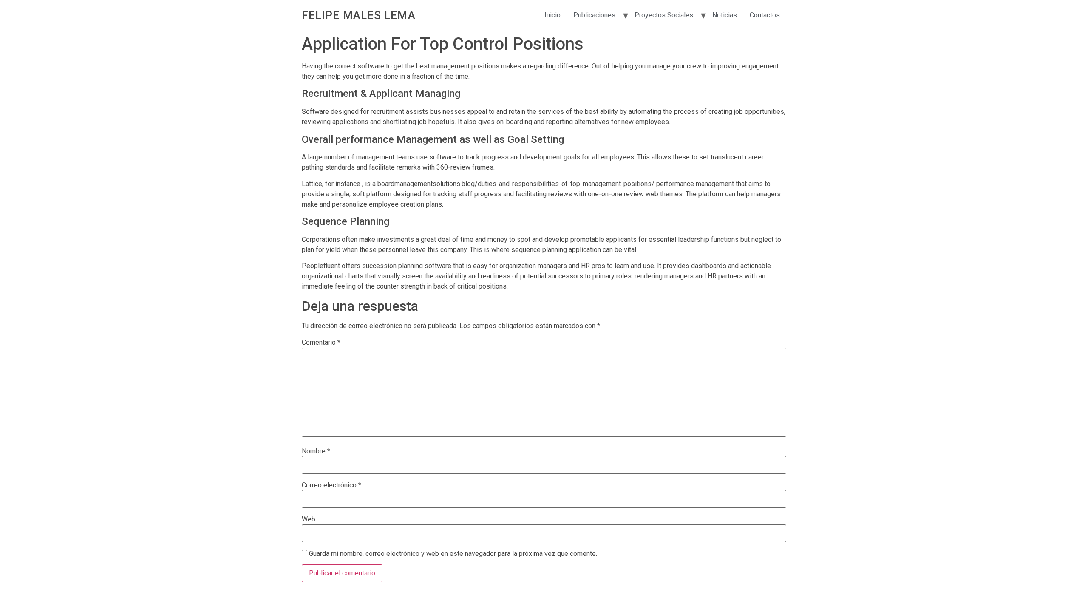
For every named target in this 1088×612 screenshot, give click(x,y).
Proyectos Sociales (664, 15)
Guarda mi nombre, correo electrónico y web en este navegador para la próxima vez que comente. (453, 553)
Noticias (724, 15)
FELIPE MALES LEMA (359, 15)
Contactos (765, 15)
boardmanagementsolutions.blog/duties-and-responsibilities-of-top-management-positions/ (515, 184)
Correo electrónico (331, 485)
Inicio (552, 15)
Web (308, 519)
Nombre (316, 451)
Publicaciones (594, 15)
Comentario (321, 342)
